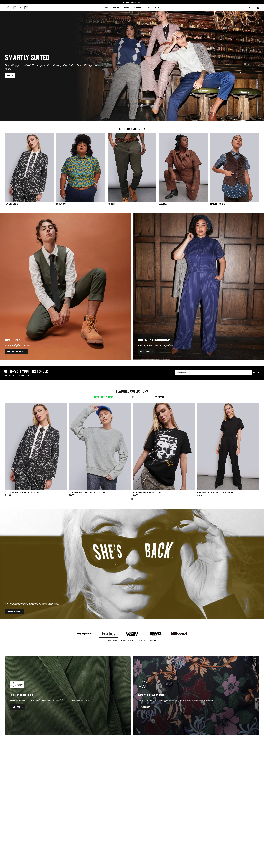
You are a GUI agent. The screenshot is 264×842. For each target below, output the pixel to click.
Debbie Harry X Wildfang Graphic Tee (147, 492)
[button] (128, 499)
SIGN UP (256, 372)
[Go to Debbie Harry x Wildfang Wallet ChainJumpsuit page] (228, 446)
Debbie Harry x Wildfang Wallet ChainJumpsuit (215, 492)
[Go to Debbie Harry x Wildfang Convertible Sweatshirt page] (100, 446)
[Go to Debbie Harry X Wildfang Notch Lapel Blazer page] (36, 446)
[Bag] (258, 7)
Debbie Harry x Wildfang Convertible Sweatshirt (88, 492)
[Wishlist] (254, 7)
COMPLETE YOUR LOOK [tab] (160, 397)
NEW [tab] (132, 397)
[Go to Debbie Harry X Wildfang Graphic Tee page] (164, 446)
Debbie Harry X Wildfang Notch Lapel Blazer (22, 492)
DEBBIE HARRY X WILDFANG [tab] (103, 397)
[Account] (249, 7)
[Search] (245, 7)
